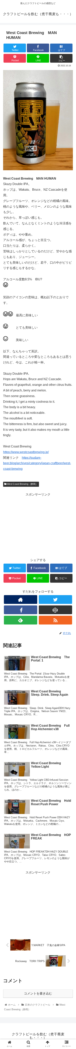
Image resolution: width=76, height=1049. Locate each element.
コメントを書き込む (38, 993)
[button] (68, 600)
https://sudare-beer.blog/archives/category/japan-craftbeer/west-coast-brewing (37, 463)
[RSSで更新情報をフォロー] (55, 620)
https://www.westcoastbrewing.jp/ (26, 452)
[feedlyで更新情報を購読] (20, 620)
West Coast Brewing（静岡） (22, 484)
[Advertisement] (38, 524)
